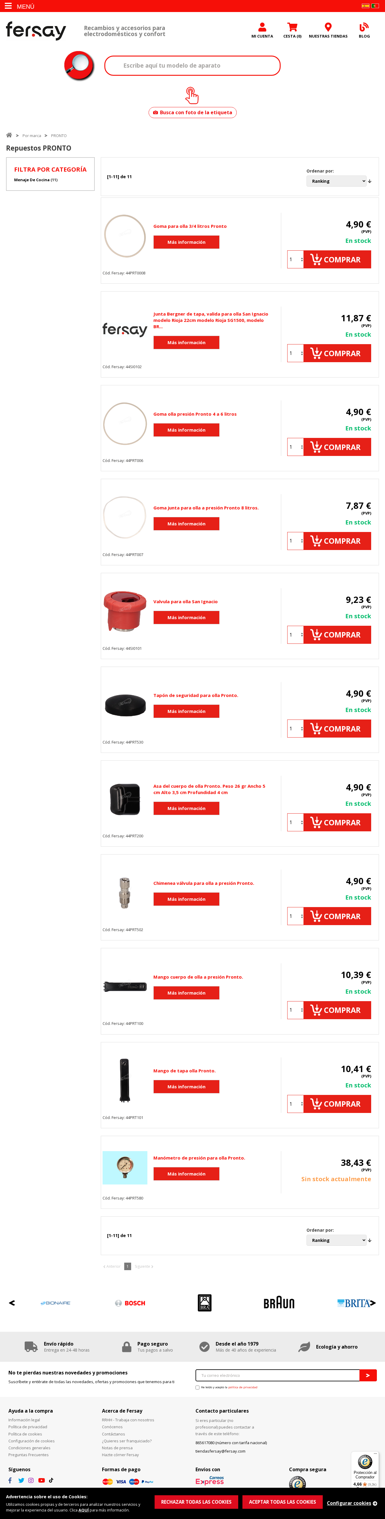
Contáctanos (113, 1434)
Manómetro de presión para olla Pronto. (199, 1158)
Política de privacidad (27, 1426)
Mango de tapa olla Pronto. (184, 1071)
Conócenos (112, 1426)
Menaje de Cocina (32, 179)
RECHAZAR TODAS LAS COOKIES (196, 1502)
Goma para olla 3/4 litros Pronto (190, 226)
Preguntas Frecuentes (28, 1454)
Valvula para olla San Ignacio (185, 601)
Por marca (32, 135)
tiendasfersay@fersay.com (220, 1451)
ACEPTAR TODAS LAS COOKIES (282, 1502)
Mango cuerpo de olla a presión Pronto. (198, 977)
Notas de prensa (117, 1447)
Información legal (24, 1420)
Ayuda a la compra (30, 1410)
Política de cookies (25, 1434)
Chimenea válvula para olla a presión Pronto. (203, 883)
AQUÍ (84, 1510)
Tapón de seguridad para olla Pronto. (195, 695)
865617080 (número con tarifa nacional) (231, 1442)
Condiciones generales (29, 1447)
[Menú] (375, 1455)
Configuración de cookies (31, 1441)
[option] (43, 1303)
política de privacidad (242, 1387)
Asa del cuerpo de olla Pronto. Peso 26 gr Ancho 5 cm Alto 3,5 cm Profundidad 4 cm (209, 789)
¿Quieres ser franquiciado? (127, 1441)
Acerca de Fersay (122, 1410)
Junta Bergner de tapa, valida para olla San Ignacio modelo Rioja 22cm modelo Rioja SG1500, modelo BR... (210, 320)
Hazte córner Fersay (120, 1454)
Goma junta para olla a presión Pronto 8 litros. (206, 508)
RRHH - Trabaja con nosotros (128, 1420)
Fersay (36, 31)
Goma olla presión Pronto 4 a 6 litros (195, 414)
